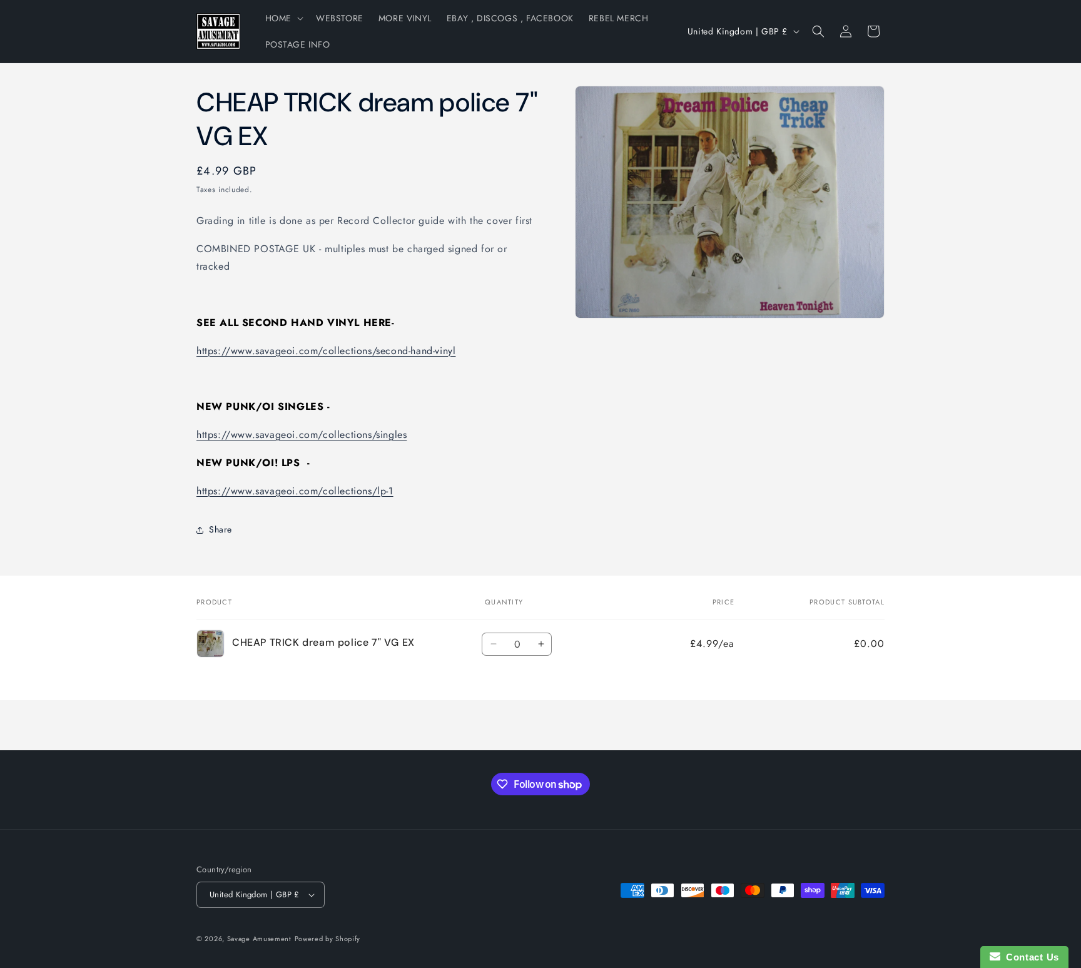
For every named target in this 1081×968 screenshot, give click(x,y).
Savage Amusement (259, 939)
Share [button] (220, 529)
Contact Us (1029, 957)
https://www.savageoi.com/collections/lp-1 (294, 491)
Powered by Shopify (328, 939)
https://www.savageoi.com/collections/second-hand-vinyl (325, 351)
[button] (283, 18)
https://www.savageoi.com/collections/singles (301, 434)
